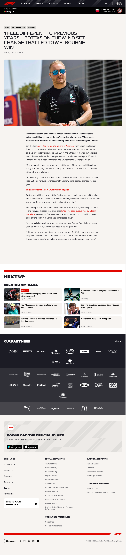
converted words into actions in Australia (55, 146)
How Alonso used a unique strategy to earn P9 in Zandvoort (39, 306)
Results (39, 3)
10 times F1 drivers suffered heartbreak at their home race (39, 320)
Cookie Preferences (53, 526)
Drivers (67, 3)
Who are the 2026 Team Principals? (96, 318)
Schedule (25, 3)
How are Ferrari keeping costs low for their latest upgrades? (39, 294)
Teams (80, 3)
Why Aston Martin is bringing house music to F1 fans (100, 292)
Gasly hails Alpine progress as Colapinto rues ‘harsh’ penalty (100, 306)
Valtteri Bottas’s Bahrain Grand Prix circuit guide (47, 189)
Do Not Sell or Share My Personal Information (59, 508)
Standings (53, 3)
